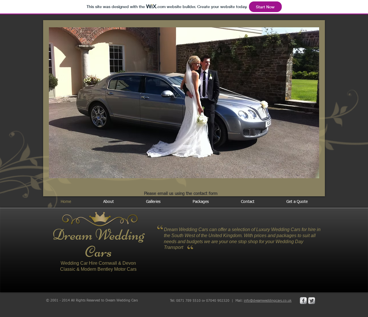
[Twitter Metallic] (311, 300)
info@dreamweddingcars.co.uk (268, 301)
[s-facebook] (303, 300)
